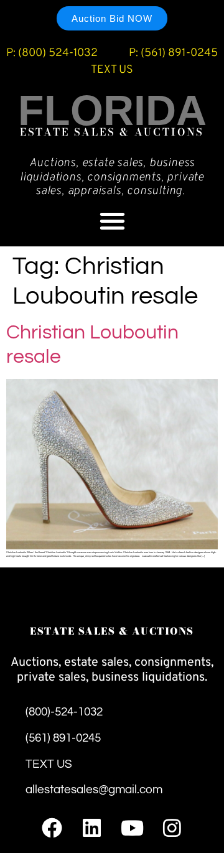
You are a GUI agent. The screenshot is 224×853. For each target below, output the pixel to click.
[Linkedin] (91, 827)
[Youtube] (132, 827)
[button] (112, 220)
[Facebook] (52, 827)
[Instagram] (172, 827)
